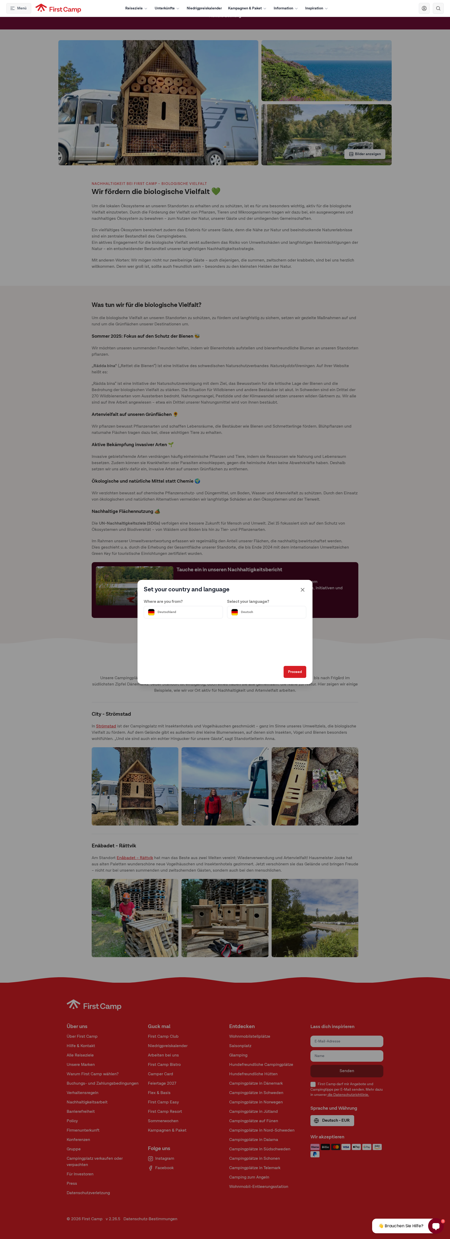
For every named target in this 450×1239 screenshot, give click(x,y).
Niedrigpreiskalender (204, 8)
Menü (22, 8)
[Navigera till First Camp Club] (424, 8)
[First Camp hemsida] (58, 8)
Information (283, 8)
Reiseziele (134, 8)
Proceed (295, 672)
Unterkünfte (165, 8)
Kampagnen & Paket (245, 8)
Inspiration (314, 8)
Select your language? (248, 602)
